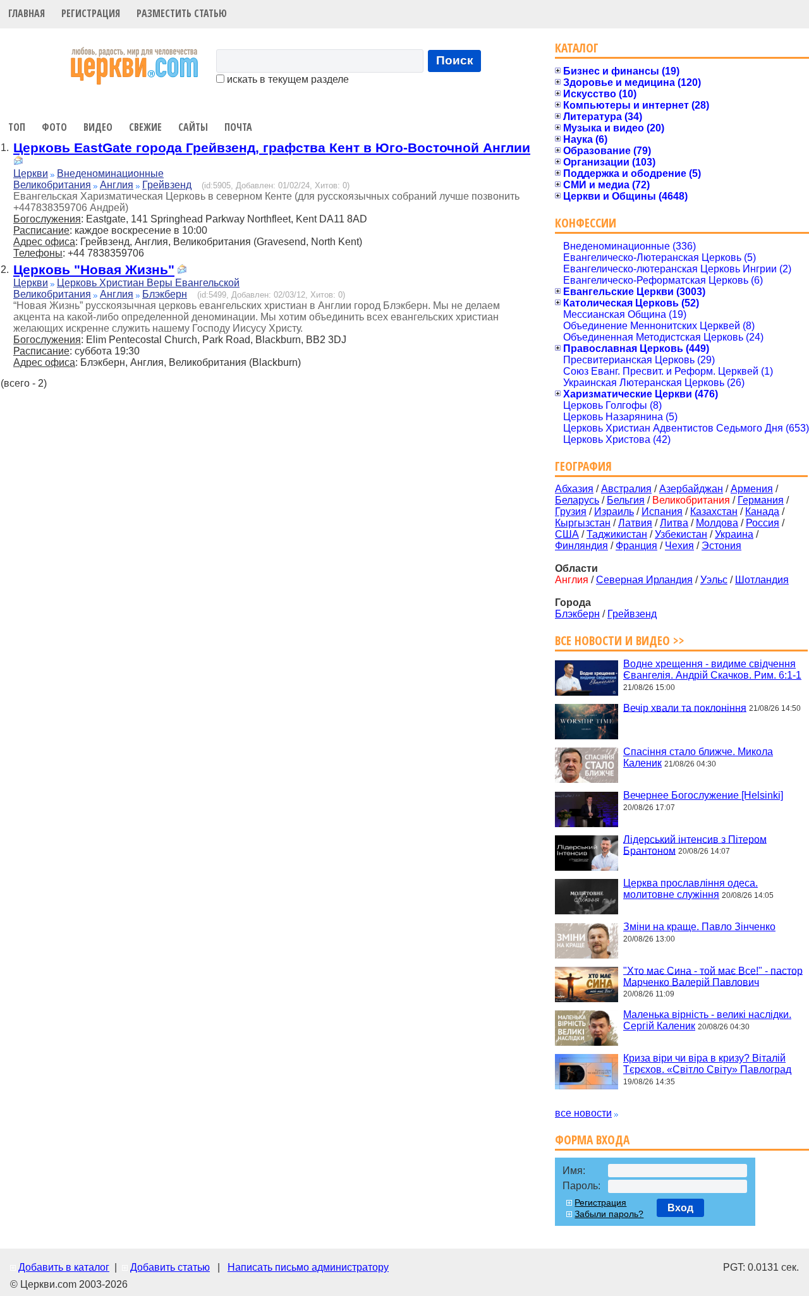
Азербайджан (691, 488)
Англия (116, 184)
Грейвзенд (167, 184)
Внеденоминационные (110, 173)
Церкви (30, 173)
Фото (54, 127)
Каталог (577, 47)
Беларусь (577, 500)
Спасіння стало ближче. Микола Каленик (698, 757)
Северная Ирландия (644, 579)
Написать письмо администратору (308, 1267)
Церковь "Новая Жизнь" (93, 269)
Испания (662, 511)
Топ (16, 127)
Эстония (721, 545)
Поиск (454, 60)
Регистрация (90, 13)
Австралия (626, 488)
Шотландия (762, 579)
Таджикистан (617, 534)
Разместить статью (182, 13)
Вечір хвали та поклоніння (684, 707)
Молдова (717, 523)
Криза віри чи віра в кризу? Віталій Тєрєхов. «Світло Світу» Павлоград (707, 1064)
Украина (734, 534)
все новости (583, 1113)
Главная (26, 13)
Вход (680, 1207)
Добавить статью (170, 1267)
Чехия (679, 545)
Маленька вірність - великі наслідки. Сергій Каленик (707, 1020)
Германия (761, 500)
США (567, 534)
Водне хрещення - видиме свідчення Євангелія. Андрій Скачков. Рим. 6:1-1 (712, 669)
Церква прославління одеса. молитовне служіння (690, 889)
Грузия (571, 511)
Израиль (614, 511)
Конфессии (585, 222)
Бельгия (626, 500)
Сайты (193, 127)
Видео (98, 127)
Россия (762, 523)
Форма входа (592, 1139)
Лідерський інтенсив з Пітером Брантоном (695, 844)
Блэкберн (164, 294)
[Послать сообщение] (18, 162)
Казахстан (714, 511)
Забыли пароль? (609, 1214)
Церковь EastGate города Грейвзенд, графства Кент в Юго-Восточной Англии (271, 147)
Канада (762, 511)
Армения (752, 488)
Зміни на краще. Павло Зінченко (699, 926)
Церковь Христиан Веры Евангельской (148, 282)
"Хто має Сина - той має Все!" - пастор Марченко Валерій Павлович (713, 976)
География (583, 466)
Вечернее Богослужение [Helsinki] (703, 795)
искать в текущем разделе (286, 79)
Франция (636, 545)
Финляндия (581, 545)
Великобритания (52, 184)
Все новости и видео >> (619, 640)
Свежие (145, 127)
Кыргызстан (583, 523)
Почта (238, 127)
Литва (674, 523)
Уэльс (713, 579)
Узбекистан (681, 534)
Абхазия (574, 488)
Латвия (635, 523)
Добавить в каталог (63, 1267)
